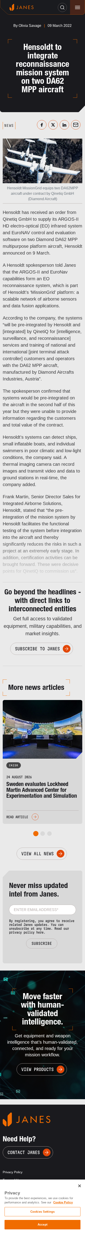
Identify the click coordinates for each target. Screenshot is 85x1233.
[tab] (35, 833)
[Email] (75, 125)
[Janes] (22, 7)
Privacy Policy (12, 1172)
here (40, 932)
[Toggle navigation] (77, 7)
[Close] (80, 1186)
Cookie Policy (63, 1202)
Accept (42, 1224)
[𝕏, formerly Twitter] (53, 125)
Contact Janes (23, 1152)
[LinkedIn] (64, 125)
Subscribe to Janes (37, 648)
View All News (37, 853)
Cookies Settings (42, 1211)
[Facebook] (41, 125)
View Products (37, 1069)
